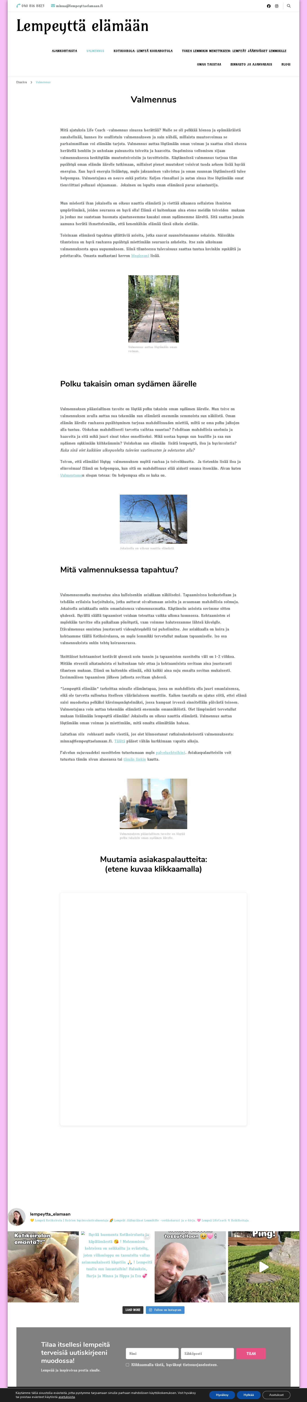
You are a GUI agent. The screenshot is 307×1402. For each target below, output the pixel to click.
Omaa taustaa (209, 64)
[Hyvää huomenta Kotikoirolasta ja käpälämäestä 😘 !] (116, 1266)
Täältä (119, 741)
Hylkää (249, 1395)
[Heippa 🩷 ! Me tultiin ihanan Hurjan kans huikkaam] (263, 1266)
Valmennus (95, 51)
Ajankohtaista (64, 51)
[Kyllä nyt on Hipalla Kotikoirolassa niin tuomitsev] (43, 1266)
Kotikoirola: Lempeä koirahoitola (143, 51)
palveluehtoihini (170, 752)
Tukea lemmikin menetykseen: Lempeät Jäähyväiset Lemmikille (234, 51)
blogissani (140, 255)
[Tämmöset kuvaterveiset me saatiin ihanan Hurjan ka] (190, 1266)
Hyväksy (222, 1395)
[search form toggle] (289, 6)
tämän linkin (135, 759)
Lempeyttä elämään (82, 25)
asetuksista (66, 1397)
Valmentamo (71, 475)
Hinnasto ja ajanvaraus (251, 64)
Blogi (286, 64)
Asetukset (276, 1395)
